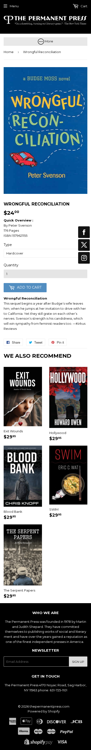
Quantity (11, 265)
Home (9, 52)
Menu (14, 6)
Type (8, 245)
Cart (83, 6)
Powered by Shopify (44, 711)
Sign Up (78, 661)
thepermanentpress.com (49, 706)
